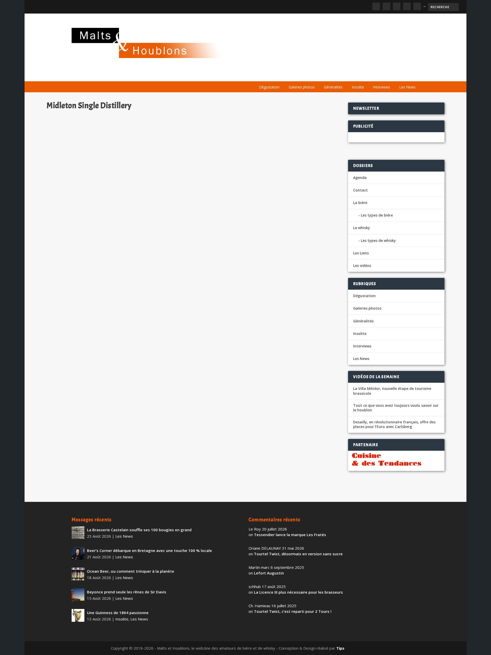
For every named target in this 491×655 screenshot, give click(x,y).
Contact (360, 190)
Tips (340, 648)
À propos (264, 74)
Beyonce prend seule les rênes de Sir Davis (126, 591)
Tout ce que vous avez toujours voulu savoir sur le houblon (396, 407)
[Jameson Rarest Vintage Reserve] (156, 277)
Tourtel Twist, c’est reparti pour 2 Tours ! (292, 611)
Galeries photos (302, 87)
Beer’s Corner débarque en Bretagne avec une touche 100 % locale (149, 550)
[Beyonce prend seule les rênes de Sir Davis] (78, 594)
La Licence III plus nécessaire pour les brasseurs (298, 592)
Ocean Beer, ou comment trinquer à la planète (130, 571)
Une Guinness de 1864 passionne (118, 612)
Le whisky (317, 74)
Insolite (358, 87)
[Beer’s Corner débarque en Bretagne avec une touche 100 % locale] (78, 553)
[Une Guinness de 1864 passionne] (78, 615)
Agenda (346, 74)
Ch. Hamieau (67, 457)
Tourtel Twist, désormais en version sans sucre (298, 553)
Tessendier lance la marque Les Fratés (290, 534)
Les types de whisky (378, 240)
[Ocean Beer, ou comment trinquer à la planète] (78, 574)
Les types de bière (377, 215)
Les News (407, 87)
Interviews (381, 87)
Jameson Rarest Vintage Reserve (86, 449)
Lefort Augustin (269, 572)
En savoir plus (239, 477)
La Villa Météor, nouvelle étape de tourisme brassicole (392, 391)
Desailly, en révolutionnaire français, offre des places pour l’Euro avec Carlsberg (394, 424)
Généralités (333, 87)
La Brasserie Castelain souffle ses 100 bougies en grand (139, 529)
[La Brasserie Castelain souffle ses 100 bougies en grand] (78, 532)
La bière (288, 74)
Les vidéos (371, 74)
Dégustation (269, 87)
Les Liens (397, 74)
